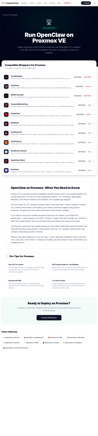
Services (52, 3)
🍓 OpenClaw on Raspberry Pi (34, 337)
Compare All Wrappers (49, 317)
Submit (86, 3)
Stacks (39, 3)
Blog (59, 3)
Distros (32, 3)
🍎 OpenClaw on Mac (55, 337)
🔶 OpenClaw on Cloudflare (72, 342)
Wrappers (24, 3)
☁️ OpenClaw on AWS (31, 342)
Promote (67, 3)
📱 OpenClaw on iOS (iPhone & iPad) (15, 348)
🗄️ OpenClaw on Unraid (51, 342)
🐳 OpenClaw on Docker (11, 337)
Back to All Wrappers (11, 15)
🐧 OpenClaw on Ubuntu (11, 342)
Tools (45, 3)
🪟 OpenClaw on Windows (76, 337)
